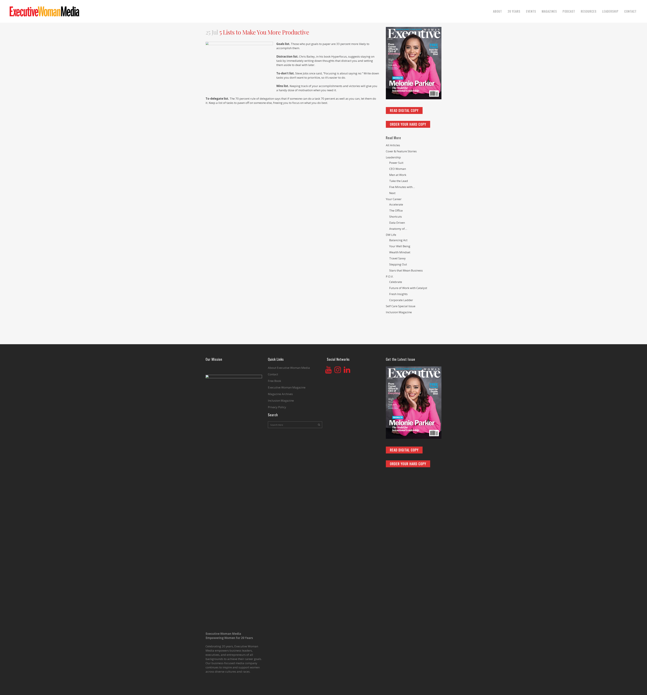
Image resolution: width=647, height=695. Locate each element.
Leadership (393, 157)
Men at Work (397, 175)
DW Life (391, 235)
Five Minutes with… (402, 187)
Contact (273, 374)
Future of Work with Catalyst (408, 288)
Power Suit (396, 163)
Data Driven (397, 223)
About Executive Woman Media (289, 368)
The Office (396, 210)
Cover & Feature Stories (401, 151)
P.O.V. (389, 276)
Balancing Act (398, 240)
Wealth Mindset (399, 252)
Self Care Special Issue (400, 306)
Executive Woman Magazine (286, 387)
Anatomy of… (398, 229)
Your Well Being (399, 246)
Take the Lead (398, 181)
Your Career (394, 199)
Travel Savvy (397, 258)
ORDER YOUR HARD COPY (408, 124)
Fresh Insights (398, 294)
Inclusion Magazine (399, 312)
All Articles (393, 145)
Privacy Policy (277, 407)
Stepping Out (398, 264)
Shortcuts (395, 216)
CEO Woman (397, 169)
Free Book (274, 381)
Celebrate (395, 282)
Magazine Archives (280, 394)
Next (392, 193)
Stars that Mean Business (406, 270)
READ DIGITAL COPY (404, 110)
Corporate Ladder (401, 300)
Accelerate (396, 204)
